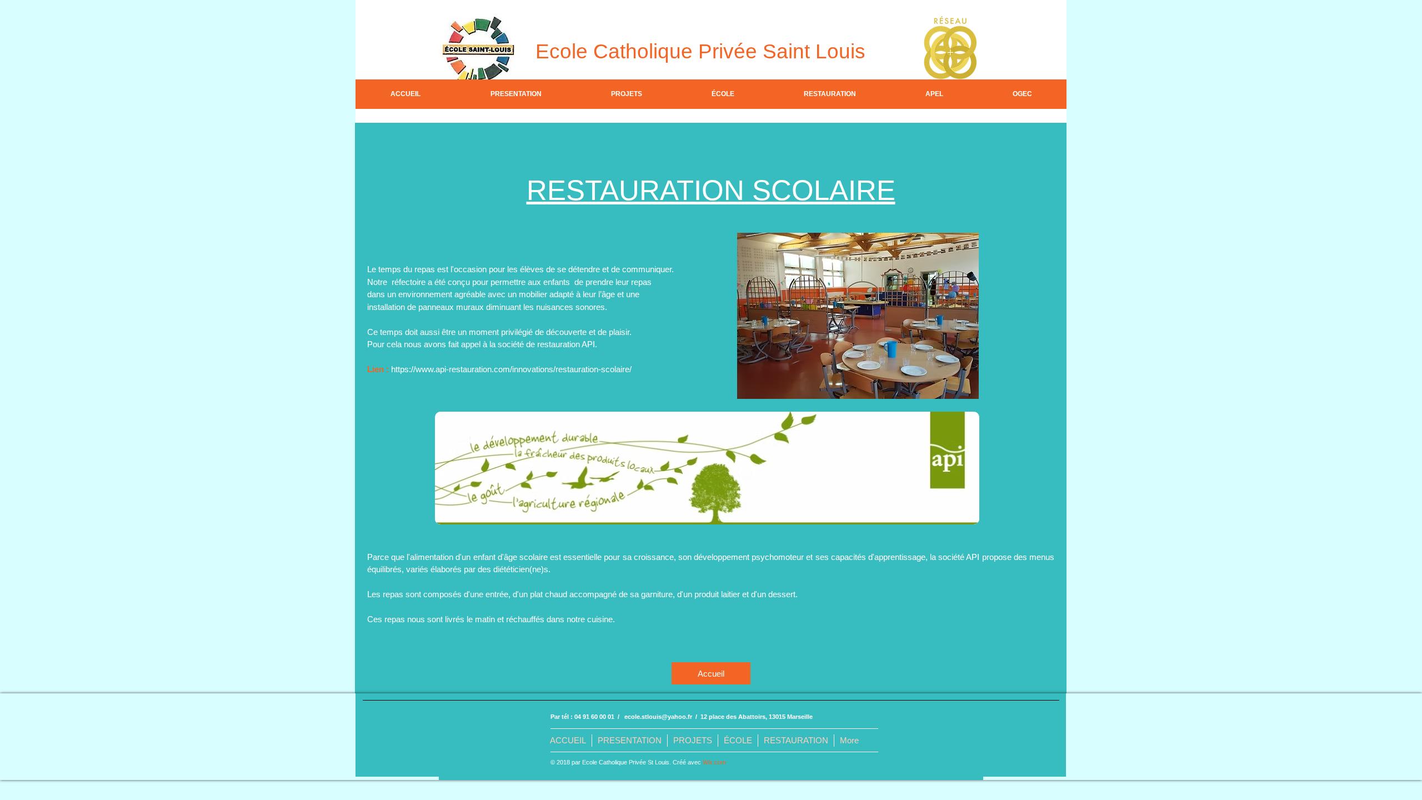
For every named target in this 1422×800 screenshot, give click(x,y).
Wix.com (714, 762)
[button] (515, 94)
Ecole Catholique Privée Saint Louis (700, 51)
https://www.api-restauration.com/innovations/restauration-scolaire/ (511, 369)
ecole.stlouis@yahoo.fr (658, 716)
